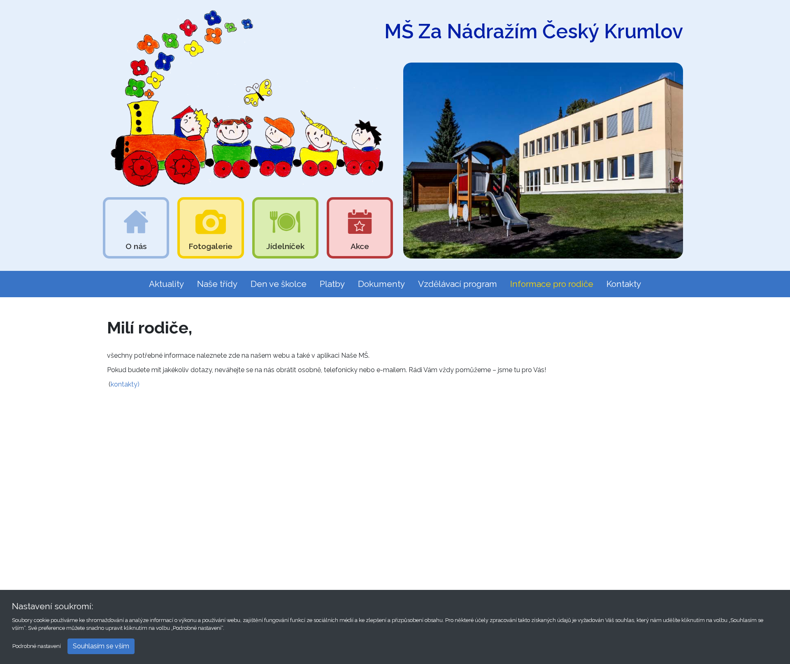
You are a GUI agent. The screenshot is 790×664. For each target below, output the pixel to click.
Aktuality (166, 284)
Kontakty (623, 284)
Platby (332, 284)
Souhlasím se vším (101, 646)
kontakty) (126, 384)
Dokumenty (381, 284)
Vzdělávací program (457, 284)
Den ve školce (279, 284)
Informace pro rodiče (551, 284)
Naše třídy (217, 284)
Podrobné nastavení (36, 646)
